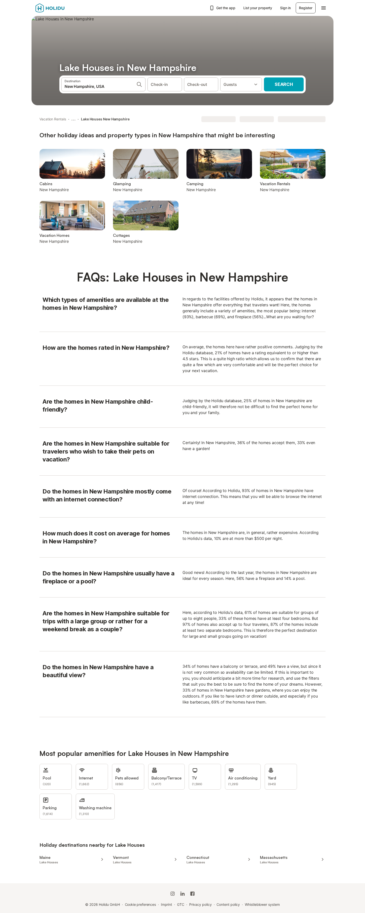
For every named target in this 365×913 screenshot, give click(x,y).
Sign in (285, 8)
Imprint (166, 904)
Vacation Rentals (52, 119)
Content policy (228, 904)
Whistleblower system (262, 904)
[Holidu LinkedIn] (182, 893)
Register (305, 8)
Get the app (225, 8)
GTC (180, 904)
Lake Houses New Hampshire (105, 119)
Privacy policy (200, 904)
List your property (257, 8)
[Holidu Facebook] (192, 893)
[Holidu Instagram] (172, 893)
